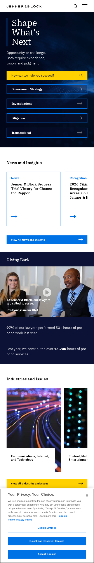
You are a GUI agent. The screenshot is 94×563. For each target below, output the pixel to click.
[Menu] (84, 6)
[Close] (87, 495)
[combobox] (47, 75)
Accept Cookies (47, 554)
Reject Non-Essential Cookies (47, 541)
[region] (47, 525)
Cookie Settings (47, 527)
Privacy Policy (24, 519)
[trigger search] (80, 75)
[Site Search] (75, 7)
